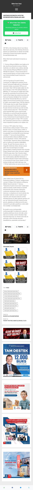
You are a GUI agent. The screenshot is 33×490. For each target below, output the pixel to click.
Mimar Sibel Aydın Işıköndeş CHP (12, 293)
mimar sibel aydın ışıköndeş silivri (12, 298)
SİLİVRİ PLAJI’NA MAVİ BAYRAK (11, 316)
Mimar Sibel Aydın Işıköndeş (11, 291)
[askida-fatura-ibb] (16, 243)
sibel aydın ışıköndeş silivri (10, 310)
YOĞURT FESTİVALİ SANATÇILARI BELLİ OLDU (14, 320)
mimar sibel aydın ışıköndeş (11, 296)
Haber (7, 287)
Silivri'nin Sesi (16, 4)
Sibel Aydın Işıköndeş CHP (10, 303)
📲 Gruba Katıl (16, 33)
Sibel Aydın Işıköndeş (9, 301)
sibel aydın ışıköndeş (9, 308)
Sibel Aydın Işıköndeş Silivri (10, 305)
